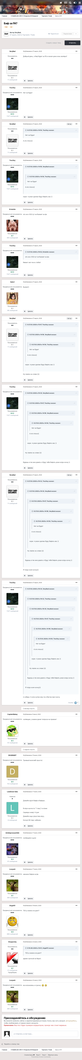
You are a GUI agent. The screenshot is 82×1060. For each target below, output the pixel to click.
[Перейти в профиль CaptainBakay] (12, 731)
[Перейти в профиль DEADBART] (12, 772)
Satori (12, 282)
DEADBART (12, 755)
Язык (38, 1055)
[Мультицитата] (24, 80)
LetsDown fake (12, 792)
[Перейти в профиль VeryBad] (6, 33)
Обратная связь (53, 1055)
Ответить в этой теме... (24, 1034)
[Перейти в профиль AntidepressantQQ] (12, 849)
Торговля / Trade (29, 35)
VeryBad (18, 32)
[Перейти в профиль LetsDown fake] (12, 808)
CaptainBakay (12, 714)
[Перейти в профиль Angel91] (12, 922)
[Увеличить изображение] (43, 985)
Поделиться (54, 34)
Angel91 (12, 905)
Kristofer (12, 209)
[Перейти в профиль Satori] (12, 298)
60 (13, 114)
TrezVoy (12, 88)
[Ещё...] (76, 51)
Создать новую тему (53, 43)
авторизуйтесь (71, 1021)
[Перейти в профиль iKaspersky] (12, 958)
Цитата (30, 80)
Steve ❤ (32, 1055)
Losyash (12, 869)
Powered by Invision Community (41, 1057)
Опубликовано (32, 51)
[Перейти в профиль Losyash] (12, 885)
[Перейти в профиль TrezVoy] (12, 104)
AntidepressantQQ (12, 833)
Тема (43, 1055)
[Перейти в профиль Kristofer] (12, 226)
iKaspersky (12, 942)
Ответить (72, 43)
